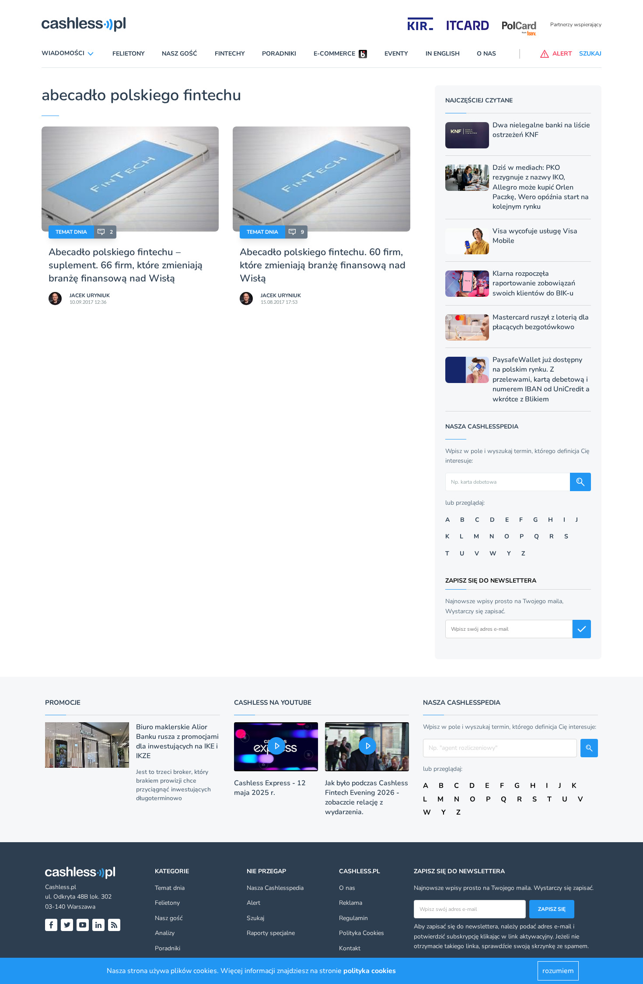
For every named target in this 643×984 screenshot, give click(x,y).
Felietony (128, 53)
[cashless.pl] (84, 24)
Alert (253, 903)
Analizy (165, 933)
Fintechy (230, 53)
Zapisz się (552, 909)
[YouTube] (83, 925)
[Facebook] (51, 925)
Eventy (396, 53)
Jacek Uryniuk (90, 295)
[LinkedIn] (98, 925)
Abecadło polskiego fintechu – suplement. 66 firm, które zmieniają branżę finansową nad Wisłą (126, 265)
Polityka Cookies (361, 933)
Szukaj (255, 918)
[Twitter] (67, 925)
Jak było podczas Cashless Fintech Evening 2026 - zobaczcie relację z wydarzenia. (366, 797)
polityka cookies (369, 971)
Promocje (62, 702)
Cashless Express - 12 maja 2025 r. (270, 788)
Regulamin (353, 918)
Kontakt (349, 948)
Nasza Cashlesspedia (275, 888)
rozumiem (558, 971)
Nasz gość (179, 53)
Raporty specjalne (271, 933)
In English (443, 53)
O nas (486, 53)
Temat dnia (71, 231)
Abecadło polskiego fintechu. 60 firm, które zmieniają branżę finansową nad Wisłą (322, 265)
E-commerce (334, 53)
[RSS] (114, 925)
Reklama (350, 903)
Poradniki (279, 53)
